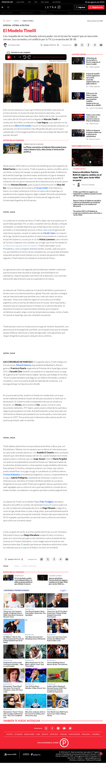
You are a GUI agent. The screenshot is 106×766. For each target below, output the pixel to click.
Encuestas (74, 13)
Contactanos (38, 728)
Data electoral (47, 13)
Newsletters (96, 13)
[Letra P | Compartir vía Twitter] (82, 45)
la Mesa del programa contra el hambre (20, 245)
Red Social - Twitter (46, 728)
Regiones (7, 13)
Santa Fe (45, 734)
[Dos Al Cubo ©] (10, 754)
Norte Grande (74, 734)
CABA (38, 734)
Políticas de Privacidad (93, 760)
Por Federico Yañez (14, 45)
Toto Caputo (45, 2)
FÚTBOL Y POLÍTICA (29, 566)
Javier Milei (20, 2)
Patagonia (86, 734)
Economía (19, 734)
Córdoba (63, 734)
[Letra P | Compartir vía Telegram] (94, 45)
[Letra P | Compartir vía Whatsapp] (76, 45)
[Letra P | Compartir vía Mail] (101, 45)
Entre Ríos (54, 734)
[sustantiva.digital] (35, 754)
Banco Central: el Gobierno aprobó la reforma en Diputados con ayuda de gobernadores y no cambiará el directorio (87, 203)
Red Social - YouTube (64, 728)
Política (16, 21)
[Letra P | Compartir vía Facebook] (88, 45)
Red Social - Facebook (52, 728)
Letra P (8, 21)
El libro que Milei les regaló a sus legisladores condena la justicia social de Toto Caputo (87, 194)
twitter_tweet (9, 212)
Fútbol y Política (28, 21)
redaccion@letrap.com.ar (92, 758)
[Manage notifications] (101, 753)
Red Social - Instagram (58, 728)
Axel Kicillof (56, 2)
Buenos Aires (29, 734)
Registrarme (97, 7)
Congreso (96, 734)
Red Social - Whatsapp (70, 728)
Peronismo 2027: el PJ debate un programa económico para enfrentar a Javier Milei (87, 213)
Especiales (27, 13)
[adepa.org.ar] (26, 754)
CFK (29, 2)
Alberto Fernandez (22, 125)
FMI (35, 2)
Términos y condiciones (77, 760)
